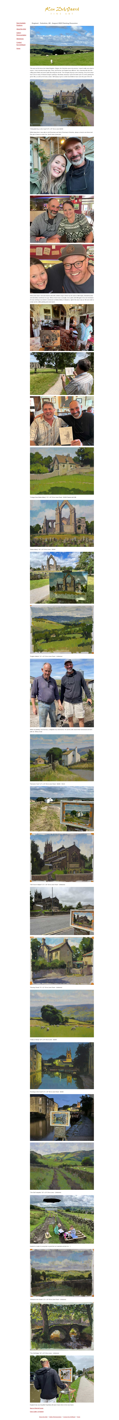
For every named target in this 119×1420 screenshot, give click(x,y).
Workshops (20, 39)
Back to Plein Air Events (36, 1408)
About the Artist (21, 29)
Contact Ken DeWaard (69, 1416)
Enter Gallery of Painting (37, 1411)
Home (18, 48)
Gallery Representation (55, 1416)
